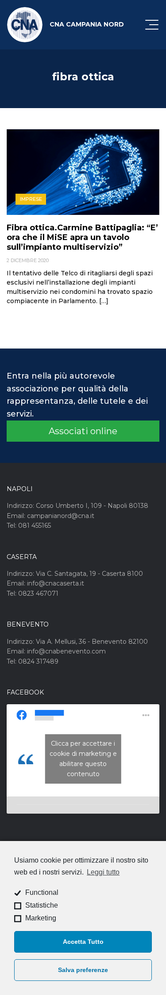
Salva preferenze (83, 969)
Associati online (83, 431)
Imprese (31, 199)
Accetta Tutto (83, 941)
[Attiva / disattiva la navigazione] (152, 24)
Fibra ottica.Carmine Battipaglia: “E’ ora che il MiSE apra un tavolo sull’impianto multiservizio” (82, 237)
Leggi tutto (103, 872)
